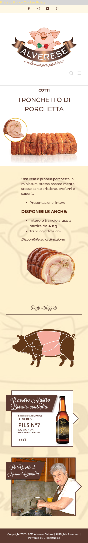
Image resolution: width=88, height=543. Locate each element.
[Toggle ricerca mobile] (71, 73)
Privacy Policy (11, 2)
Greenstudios (52, 537)
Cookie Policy (35, 2)
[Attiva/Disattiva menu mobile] (80, 73)
